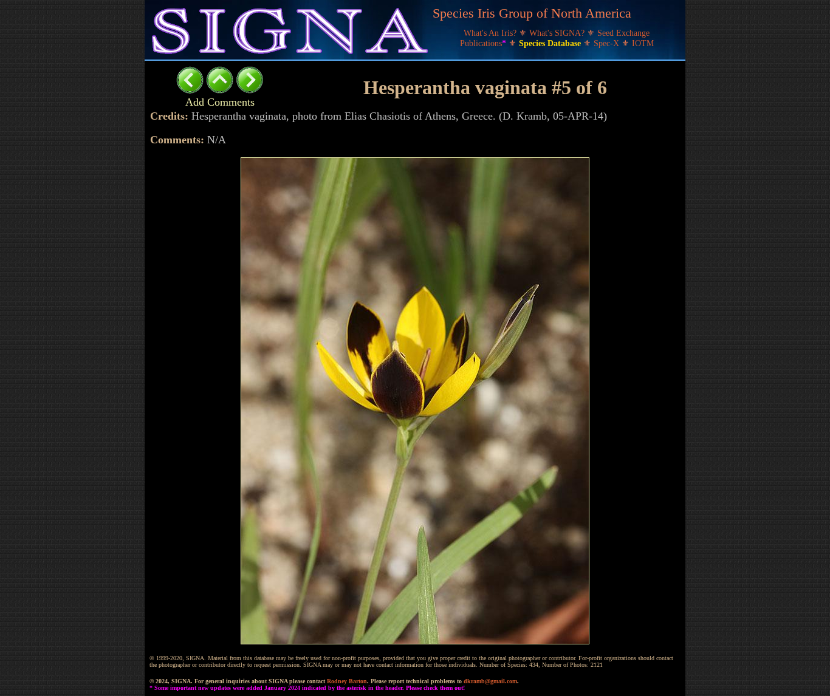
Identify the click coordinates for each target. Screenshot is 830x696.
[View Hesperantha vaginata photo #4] (190, 90)
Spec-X (608, 43)
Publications (483, 43)
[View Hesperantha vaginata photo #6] (249, 90)
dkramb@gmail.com (490, 681)
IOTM (643, 43)
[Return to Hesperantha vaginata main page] (219, 90)
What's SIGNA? (558, 33)
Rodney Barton (347, 681)
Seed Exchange (623, 33)
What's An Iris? (491, 33)
